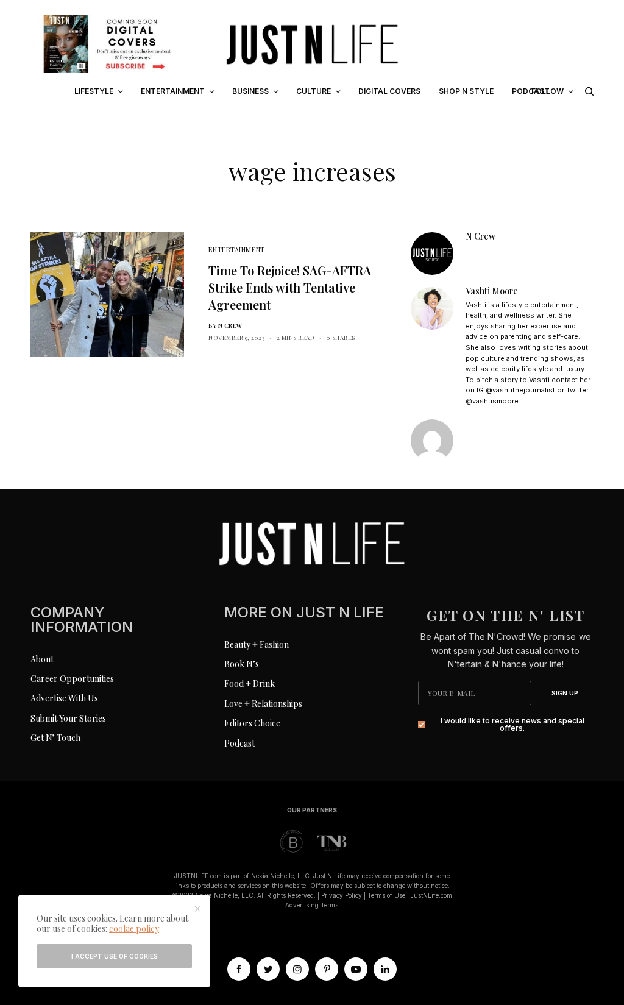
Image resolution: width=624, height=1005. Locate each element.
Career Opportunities (72, 678)
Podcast (239, 743)
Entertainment (236, 249)
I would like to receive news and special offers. (512, 724)
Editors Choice (252, 723)
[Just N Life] (312, 44)
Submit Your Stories (68, 718)
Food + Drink (249, 683)
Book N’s (241, 664)
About (42, 659)
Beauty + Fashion (256, 644)
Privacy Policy (341, 895)
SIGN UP (564, 693)
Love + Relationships (263, 703)
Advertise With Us (64, 698)
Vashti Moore (492, 291)
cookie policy (134, 928)
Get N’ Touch (55, 738)
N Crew (230, 325)
